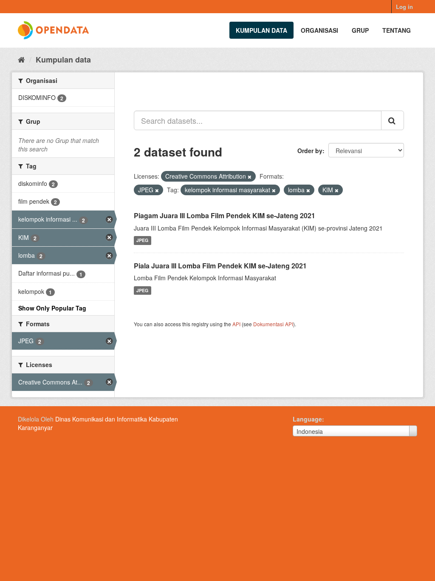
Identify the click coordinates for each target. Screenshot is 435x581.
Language (307, 419)
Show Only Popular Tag (52, 308)
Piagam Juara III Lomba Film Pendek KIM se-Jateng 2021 (224, 215)
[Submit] (392, 120)
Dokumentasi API (273, 324)
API (236, 324)
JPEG (142, 240)
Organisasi (319, 30)
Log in (404, 7)
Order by (309, 150)
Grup (360, 30)
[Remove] (249, 176)
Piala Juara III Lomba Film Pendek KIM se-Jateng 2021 (220, 266)
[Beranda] (21, 59)
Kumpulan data (261, 30)
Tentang (396, 30)
